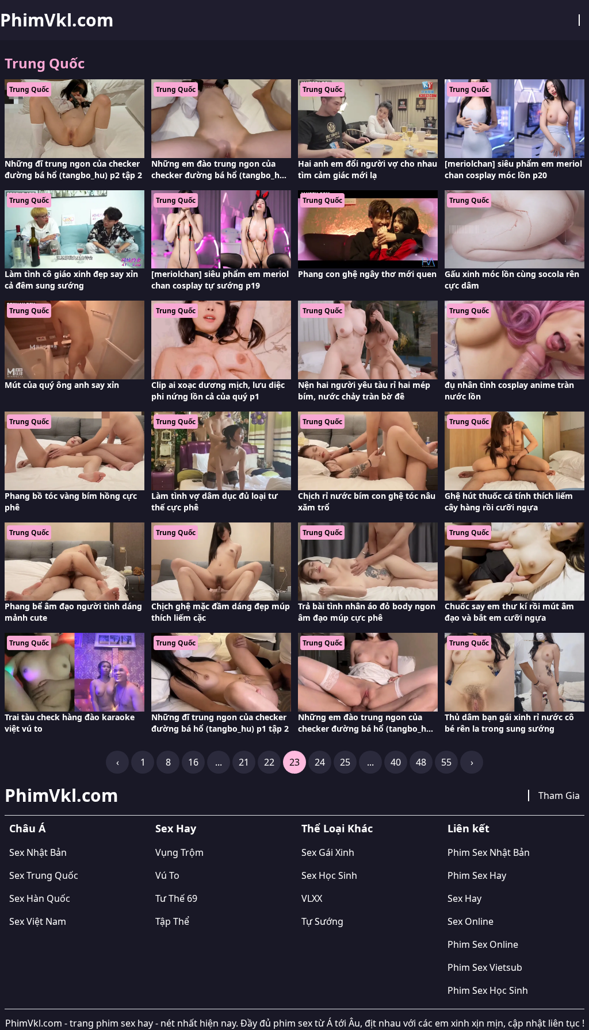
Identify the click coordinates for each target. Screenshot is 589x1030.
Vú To (167, 875)
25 (345, 762)
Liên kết (468, 828)
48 (421, 762)
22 (269, 762)
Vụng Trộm (179, 852)
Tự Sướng (322, 921)
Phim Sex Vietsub (485, 967)
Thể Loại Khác (337, 828)
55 (446, 762)
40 (396, 762)
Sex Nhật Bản (38, 852)
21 (244, 762)
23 (294, 762)
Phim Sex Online (483, 944)
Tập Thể (172, 921)
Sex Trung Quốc (43, 875)
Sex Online (471, 921)
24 (320, 762)
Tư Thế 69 (176, 898)
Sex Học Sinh (329, 875)
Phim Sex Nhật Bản (489, 852)
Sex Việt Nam (37, 921)
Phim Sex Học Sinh (488, 990)
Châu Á (27, 828)
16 (193, 762)
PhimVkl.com (56, 20)
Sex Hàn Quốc (39, 898)
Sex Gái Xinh (327, 852)
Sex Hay (175, 828)
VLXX (311, 898)
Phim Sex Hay (477, 875)
